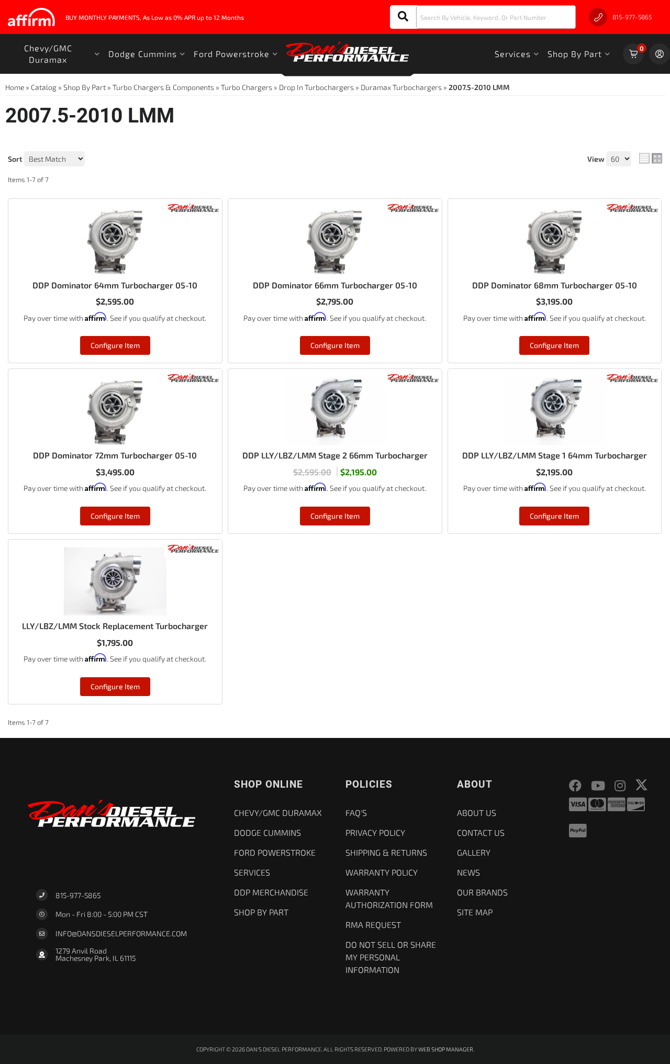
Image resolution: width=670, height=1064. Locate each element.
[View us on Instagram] (620, 785)
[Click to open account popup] (659, 53)
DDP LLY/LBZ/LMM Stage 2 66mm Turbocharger (335, 455)
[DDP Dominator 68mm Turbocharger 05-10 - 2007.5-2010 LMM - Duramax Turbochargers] (555, 241)
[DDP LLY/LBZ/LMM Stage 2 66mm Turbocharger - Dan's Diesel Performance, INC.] (413, 377)
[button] (483, 17)
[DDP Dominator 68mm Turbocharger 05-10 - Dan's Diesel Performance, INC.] (632, 206)
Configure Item (115, 345)
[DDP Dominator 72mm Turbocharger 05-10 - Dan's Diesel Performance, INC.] (193, 377)
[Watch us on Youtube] (598, 785)
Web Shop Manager (445, 1049)
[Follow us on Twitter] (641, 784)
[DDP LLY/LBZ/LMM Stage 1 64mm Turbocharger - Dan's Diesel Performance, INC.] (632, 377)
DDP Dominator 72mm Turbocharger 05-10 (115, 455)
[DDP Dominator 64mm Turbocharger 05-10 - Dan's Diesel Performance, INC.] (193, 206)
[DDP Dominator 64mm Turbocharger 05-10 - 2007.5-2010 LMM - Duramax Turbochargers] (115, 241)
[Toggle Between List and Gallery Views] (650, 158)
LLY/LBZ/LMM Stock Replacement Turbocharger (115, 626)
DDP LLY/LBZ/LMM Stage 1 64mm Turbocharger (554, 455)
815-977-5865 (77, 895)
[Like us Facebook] (575, 785)
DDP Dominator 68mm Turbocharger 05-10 (554, 285)
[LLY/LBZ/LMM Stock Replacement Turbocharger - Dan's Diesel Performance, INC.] (193, 547)
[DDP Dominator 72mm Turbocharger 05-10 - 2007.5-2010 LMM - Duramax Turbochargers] (115, 411)
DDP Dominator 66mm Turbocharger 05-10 (335, 285)
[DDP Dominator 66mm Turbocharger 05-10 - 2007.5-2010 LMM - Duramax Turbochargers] (335, 241)
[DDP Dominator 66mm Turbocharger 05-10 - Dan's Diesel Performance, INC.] (413, 206)
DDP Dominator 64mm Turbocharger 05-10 (114, 285)
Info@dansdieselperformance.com (121, 933)
